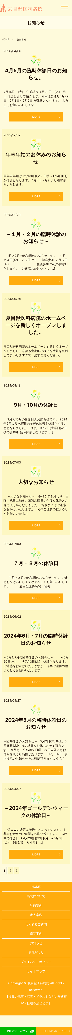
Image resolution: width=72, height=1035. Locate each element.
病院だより (36, 952)
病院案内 (36, 934)
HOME (5, 39)
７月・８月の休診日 (36, 563)
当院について (36, 896)
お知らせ (36, 943)
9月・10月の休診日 (36, 405)
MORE (36, 116)
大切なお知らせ (36, 482)
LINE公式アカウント (18, 1031)
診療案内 (36, 905)
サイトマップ (36, 971)
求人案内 (36, 915)
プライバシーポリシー (36, 962)
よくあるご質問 (36, 924)
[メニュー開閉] (64, 7)
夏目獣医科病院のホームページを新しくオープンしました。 (36, 325)
